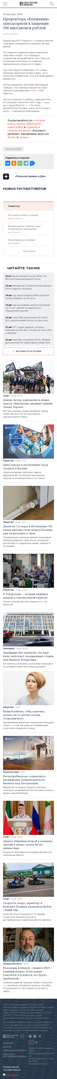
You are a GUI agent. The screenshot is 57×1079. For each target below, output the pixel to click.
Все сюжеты (29, 251)
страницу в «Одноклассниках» (24, 128)
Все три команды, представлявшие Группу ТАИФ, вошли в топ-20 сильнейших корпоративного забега (28, 408)
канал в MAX (15, 127)
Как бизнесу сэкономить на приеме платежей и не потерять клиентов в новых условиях (28, 659)
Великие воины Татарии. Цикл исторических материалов (24, 229)
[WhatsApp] (19, 163)
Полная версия (11, 1066)
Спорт (6, 395)
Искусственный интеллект (22, 241)
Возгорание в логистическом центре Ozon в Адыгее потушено (28, 287)
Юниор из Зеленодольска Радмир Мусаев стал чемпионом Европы (28, 847)
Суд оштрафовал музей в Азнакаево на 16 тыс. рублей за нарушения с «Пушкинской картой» (27, 307)
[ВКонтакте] (7, 163)
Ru (31, 1042)
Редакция (8, 1043)
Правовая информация (14, 1050)
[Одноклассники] (13, 163)
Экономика (8, 648)
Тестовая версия (12, 1069)
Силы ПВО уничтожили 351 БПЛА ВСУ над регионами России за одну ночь (26, 319)
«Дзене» (24, 137)
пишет (34, 90)
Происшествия (13, 14)
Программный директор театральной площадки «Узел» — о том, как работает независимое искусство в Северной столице (28, 720)
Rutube (12, 137)
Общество (8, 460)
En (36, 1042)
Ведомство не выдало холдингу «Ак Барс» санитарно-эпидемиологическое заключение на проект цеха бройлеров (28, 784)
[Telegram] (26, 163)
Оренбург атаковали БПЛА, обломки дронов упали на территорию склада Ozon (27, 341)
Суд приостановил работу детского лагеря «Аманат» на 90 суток (27, 297)
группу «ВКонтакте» (28, 123)
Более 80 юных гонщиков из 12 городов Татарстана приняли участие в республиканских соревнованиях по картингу (27, 911)
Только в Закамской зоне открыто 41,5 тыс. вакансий (25, 599)
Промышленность (12, 963)
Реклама (7, 1047)
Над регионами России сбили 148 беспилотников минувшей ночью (26, 277)
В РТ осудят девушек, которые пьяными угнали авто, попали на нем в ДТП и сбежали (28, 330)
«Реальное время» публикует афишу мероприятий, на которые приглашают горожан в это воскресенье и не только (25, 471)
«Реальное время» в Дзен (30, 176)
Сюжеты (14, 206)
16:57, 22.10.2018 (10, 34)
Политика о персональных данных (14, 1055)
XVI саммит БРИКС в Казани (23, 217)
